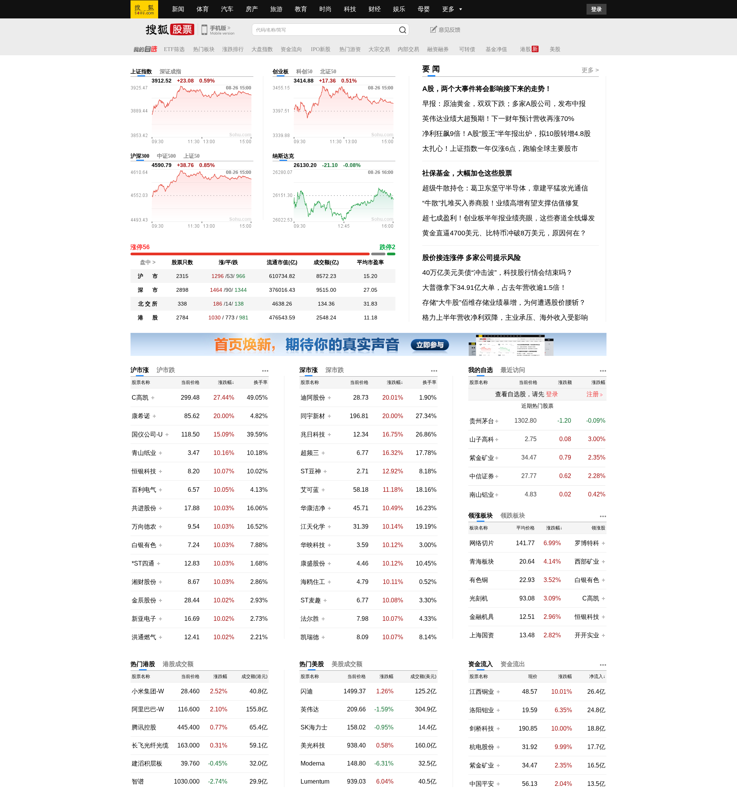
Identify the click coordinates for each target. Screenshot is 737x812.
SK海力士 (314, 727)
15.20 (370, 276)
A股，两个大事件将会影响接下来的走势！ (487, 89)
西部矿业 (587, 561)
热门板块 (204, 49)
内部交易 (408, 49)
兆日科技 (313, 434)
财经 (374, 9)
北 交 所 (147, 304)
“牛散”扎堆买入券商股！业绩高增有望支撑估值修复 (500, 203)
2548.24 (326, 317)
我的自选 (480, 370)
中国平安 (481, 784)
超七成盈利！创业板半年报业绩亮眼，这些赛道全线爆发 (508, 218)
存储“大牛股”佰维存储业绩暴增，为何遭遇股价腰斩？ (504, 302)
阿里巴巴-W (148, 709)
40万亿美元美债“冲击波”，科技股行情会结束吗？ (497, 272)
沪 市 (148, 276)
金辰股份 (144, 600)
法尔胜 (311, 618)
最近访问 (513, 370)
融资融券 (438, 49)
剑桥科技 (481, 728)
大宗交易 (379, 49)
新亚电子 (144, 618)
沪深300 (140, 156)
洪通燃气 (144, 637)
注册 (593, 394)
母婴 (424, 9)
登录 (596, 9)
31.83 (370, 304)
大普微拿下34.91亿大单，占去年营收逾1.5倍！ (494, 287)
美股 (555, 49)
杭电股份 (481, 747)
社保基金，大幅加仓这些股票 (467, 173)
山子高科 (481, 439)
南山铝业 (481, 494)
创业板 (281, 71)
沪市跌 (166, 370)
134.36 (326, 304)
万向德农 (144, 526)
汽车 (227, 9)
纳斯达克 (283, 156)
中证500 (166, 156)
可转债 (467, 49)
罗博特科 (587, 543)
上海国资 (481, 635)
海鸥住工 (313, 582)
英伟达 (310, 709)
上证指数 (141, 71)
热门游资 (350, 49)
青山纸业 (144, 453)
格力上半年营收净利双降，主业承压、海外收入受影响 (505, 317)
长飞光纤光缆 (150, 746)
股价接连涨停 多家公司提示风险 (471, 257)
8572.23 (326, 276)
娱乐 (399, 9)
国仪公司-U (147, 434)
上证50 (191, 156)
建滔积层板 (147, 764)
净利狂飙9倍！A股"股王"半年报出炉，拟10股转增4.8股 (506, 133)
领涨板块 (480, 515)
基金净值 (496, 49)
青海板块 (481, 562)
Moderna (313, 764)
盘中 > (147, 262)
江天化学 (313, 526)
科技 (350, 9)
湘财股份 (144, 582)
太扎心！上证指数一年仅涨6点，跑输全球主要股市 (500, 148)
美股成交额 (347, 664)
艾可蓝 (311, 489)
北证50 (328, 71)
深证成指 (170, 71)
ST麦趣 (311, 600)
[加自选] (152, 397)
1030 (214, 317)
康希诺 (141, 416)
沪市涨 (140, 370)
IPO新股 (320, 49)
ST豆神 (311, 471)
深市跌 (335, 370)
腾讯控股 (144, 727)
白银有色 (144, 545)
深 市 (148, 290)
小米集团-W (148, 691)
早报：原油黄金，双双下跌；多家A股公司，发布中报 (504, 103)
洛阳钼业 (481, 710)
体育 (203, 9)
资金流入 (480, 664)
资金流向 (291, 49)
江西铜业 (481, 691)
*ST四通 (143, 563)
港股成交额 (178, 664)
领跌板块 (513, 515)
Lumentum (315, 782)
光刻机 (478, 598)
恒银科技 (144, 471)
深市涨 (308, 370)
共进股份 (144, 508)
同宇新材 (313, 416)
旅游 (276, 9)
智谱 (138, 782)
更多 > (590, 70)
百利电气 (144, 489)
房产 (252, 9)
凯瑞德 (311, 637)
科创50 (304, 71)
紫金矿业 (481, 458)
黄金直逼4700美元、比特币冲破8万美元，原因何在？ (504, 233)
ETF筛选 (174, 49)
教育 (301, 9)
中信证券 (481, 476)
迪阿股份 (313, 397)
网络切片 (481, 543)
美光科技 (313, 746)
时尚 (325, 9)
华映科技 (313, 545)
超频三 (311, 453)
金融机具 (481, 617)
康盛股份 (313, 563)
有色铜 (478, 580)
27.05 (370, 290)
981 (243, 317)
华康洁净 (313, 508)
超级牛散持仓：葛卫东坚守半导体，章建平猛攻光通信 (505, 188)
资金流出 (513, 664)
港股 (525, 49)
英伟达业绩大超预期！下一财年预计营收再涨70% (498, 118)
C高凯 (140, 397)
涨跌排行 (233, 49)
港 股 (148, 317)
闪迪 (307, 691)
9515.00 (326, 290)
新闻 (178, 9)
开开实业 (587, 635)
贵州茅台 (481, 421)
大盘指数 (262, 49)
